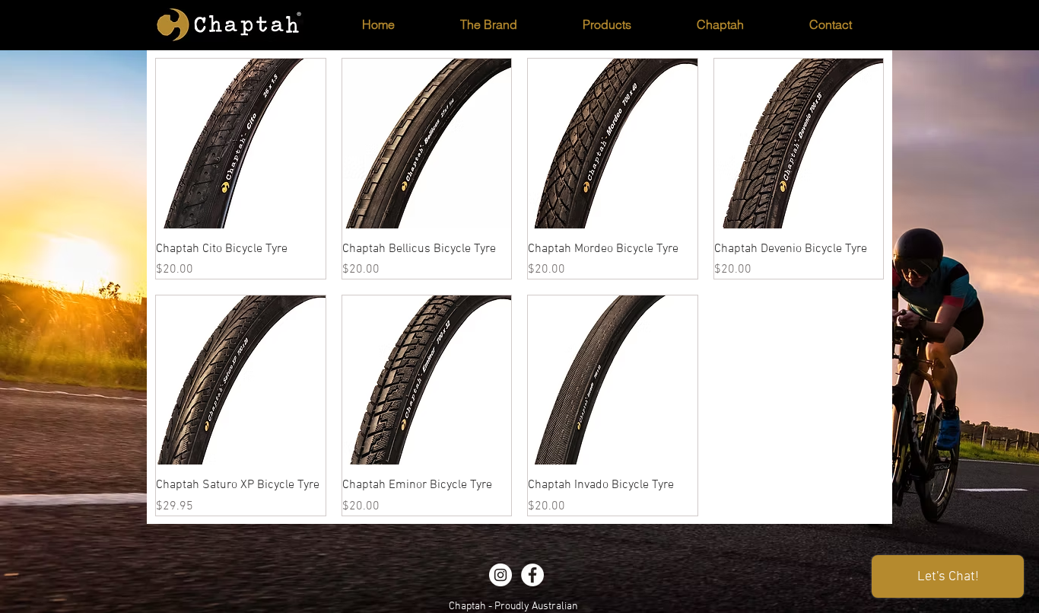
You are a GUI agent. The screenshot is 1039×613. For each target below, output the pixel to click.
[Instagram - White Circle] (500, 575)
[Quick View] (241, 143)
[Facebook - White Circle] (532, 575)
